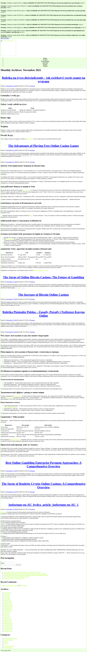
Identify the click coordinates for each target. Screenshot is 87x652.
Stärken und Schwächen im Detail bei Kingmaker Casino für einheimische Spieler (26, 575)
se (4, 644)
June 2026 (7, 596)
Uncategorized (8, 647)
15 (9, 561)
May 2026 (7, 597)
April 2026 (7, 599)
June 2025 (7, 614)
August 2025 (7, 611)
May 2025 (7, 616)
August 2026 (7, 592)
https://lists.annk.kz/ (15, 439)
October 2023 (7, 629)
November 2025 (8, 606)
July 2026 (6, 594)
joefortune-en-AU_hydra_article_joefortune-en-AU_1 (43, 504)
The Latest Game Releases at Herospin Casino (16, 577)
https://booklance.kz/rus (10, 407)
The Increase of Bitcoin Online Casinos (43, 294)
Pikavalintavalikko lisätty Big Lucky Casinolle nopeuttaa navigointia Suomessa (25, 573)
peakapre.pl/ (30, 139)
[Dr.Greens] (43, 47)
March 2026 (7, 600)
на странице (9, 397)
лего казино (18, 396)
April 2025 (7, 617)
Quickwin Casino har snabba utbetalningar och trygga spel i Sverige (22, 572)
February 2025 (8, 620)
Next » (12, 561)
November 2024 (8, 625)
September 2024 (8, 628)
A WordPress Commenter (11, 585)
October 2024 (7, 626)
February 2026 (8, 602)
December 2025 (8, 605)
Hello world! (23, 585)
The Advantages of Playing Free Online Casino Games (43, 145)
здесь (31, 215)
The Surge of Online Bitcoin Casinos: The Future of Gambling (43, 277)
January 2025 (7, 622)
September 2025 (8, 609)
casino (5, 641)
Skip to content (5, 38)
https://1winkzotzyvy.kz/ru (41, 270)
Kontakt (45, 66)
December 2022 (8, 631)
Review (6, 643)
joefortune (3, 512)
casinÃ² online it (8, 640)
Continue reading (26, 156)
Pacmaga (32, 86)
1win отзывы (26, 190)
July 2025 (6, 612)
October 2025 (7, 608)
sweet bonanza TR (9, 646)
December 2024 (8, 623)
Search (2, 563)
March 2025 (7, 619)
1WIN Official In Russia (10, 638)
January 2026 (7, 603)
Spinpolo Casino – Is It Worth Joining (14, 578)
